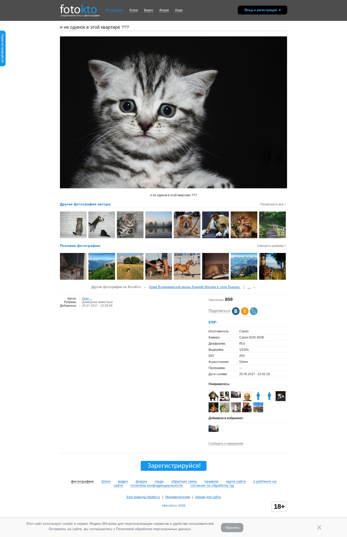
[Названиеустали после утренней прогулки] (73, 279)
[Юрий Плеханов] (236, 397)
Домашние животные (97, 302)
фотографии (82, 481)
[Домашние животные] (215, 279)
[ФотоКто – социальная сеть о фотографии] (78, 7)
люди (159, 481)
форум (141, 481)
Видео (148, 10)
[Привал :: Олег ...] (187, 237)
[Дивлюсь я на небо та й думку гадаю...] (102, 279)
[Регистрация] (3, 65)
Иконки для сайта (208, 497)
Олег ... (87, 298)
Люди (179, 10)
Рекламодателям (177, 497)
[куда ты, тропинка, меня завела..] (244, 279)
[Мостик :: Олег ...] (272, 237)
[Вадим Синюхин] (213, 411)
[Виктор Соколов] (281, 401)
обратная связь (184, 481)
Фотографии (114, 10)
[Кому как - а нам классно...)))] (130, 279)
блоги (106, 481)
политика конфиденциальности (157, 485)
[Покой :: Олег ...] (158, 237)
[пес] (272, 279)
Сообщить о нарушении (226, 443)
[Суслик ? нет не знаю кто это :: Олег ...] (73, 237)
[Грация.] (187, 279)
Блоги (134, 10)
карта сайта (236, 481)
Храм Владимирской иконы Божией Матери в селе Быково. (195, 287)
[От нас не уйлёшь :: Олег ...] (102, 237)
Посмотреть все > (273, 204)
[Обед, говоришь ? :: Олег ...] (130, 237)
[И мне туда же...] (158, 279)
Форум (164, 10)
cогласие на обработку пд (212, 485)
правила (211, 481)
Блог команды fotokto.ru (143, 497)
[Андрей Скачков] (213, 400)
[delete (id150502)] (258, 400)
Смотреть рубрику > (271, 246)
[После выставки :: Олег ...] (244, 237)
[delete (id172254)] (269, 400)
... (248, 287)
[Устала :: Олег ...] (215, 237)
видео (123, 481)
